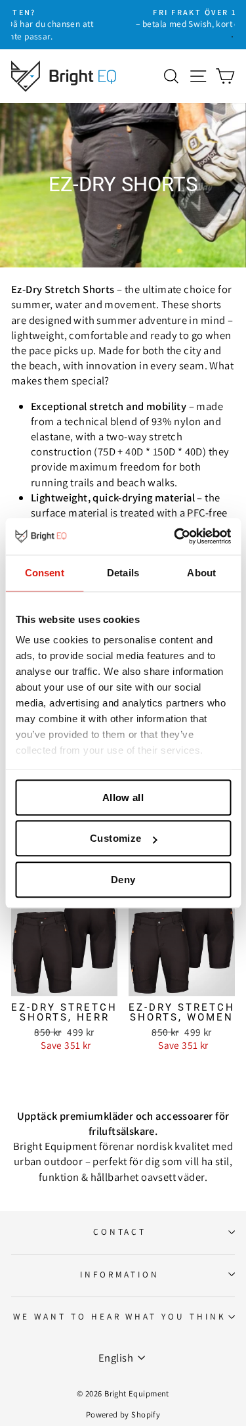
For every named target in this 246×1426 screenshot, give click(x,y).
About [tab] (201, 572)
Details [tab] (123, 572)
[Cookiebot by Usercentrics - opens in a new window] (175, 536)
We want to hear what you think (119, 1316)
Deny (123, 879)
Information (120, 1274)
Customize (115, 838)
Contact (120, 1231)
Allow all (123, 797)
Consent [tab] (44, 572)
